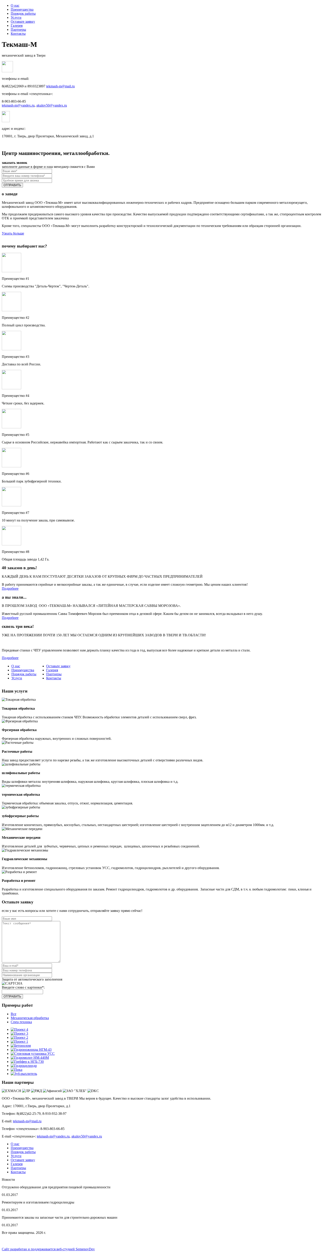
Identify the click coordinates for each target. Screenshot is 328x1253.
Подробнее (10, 588)
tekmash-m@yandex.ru (18, 105)
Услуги (16, 17)
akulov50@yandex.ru (51, 105)
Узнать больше (13, 233)
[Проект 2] (19, 1037)
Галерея (17, 25)
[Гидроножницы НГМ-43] (31, 1049)
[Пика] (16, 1070)
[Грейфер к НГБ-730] (27, 1061)
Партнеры (18, 29)
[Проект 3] (19, 1033)
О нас (15, 5)
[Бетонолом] (21, 1045)
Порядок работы (23, 13)
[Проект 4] (19, 1029)
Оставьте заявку (23, 21)
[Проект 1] (19, 1041)
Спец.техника (21, 1022)
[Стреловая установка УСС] (33, 1053)
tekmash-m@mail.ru (60, 86)
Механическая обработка (30, 1018)
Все (13, 1014)
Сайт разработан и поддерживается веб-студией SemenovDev (48, 1249)
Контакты (18, 33)
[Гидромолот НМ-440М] (30, 1057)
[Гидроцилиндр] (24, 1066)
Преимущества (22, 9)
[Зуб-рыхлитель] (24, 1074)
